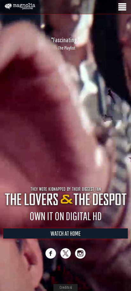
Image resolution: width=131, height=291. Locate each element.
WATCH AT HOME (66, 233)
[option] (65, 44)
